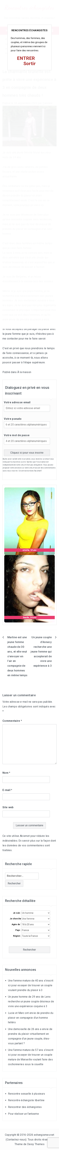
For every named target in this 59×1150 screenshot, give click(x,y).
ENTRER (26, 58)
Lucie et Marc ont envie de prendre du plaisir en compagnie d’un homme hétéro (30, 1017)
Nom (6, 772)
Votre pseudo (12, 418)
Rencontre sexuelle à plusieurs (26, 1093)
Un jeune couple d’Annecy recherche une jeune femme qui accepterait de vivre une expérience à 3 (41, 651)
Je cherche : (15, 919)
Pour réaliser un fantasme (23, 1113)
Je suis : (17, 913)
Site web (8, 807)
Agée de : (16, 924)
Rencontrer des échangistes (25, 1107)
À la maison (24, 372)
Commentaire (12, 720)
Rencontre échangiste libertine (26, 1100)
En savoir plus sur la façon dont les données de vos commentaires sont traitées (29, 845)
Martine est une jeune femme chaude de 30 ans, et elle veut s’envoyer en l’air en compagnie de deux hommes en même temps (17, 656)
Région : (17, 936)
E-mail (7, 790)
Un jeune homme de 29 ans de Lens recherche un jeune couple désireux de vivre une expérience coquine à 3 (31, 1001)
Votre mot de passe (17, 435)
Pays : (18, 930)
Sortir (29, 63)
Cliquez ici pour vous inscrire (26, 452)
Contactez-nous (16, 1139)
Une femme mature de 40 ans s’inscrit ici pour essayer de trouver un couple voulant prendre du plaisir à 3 (30, 985)
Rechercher (29, 949)
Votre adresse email (17, 402)
